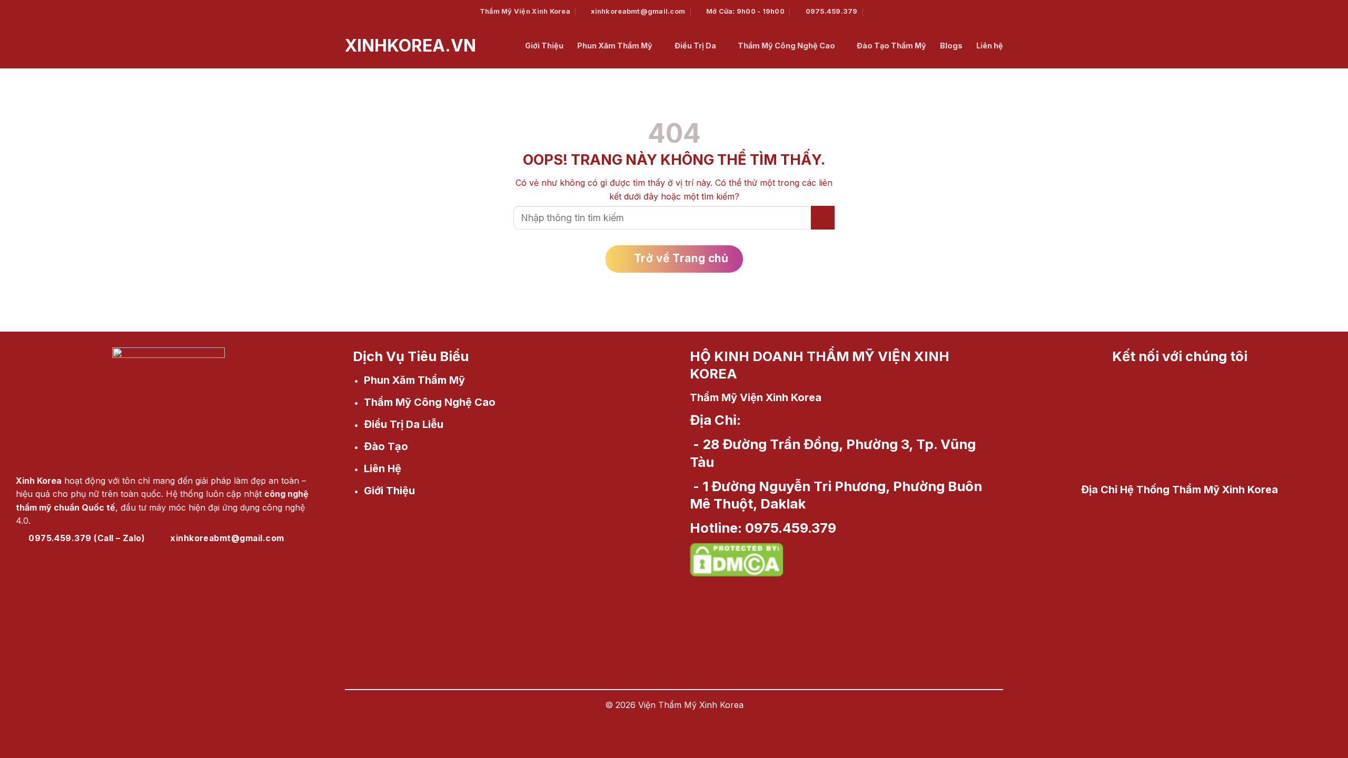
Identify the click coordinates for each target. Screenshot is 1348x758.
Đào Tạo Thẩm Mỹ (891, 45)
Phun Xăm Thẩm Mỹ (614, 45)
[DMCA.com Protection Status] (736, 558)
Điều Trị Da (695, 45)
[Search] (873, 11)
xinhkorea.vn (353, 45)
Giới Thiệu (544, 45)
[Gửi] (823, 218)
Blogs (951, 45)
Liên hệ (989, 45)
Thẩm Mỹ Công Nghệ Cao (786, 45)
